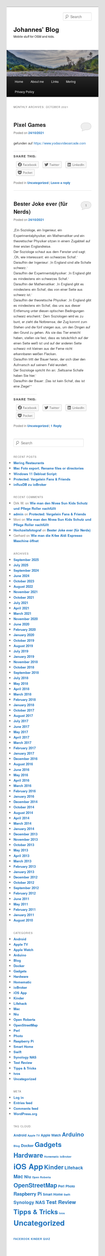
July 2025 (21, 565)
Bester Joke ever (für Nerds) (68, 530)
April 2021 (21, 608)
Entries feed (23, 1102)
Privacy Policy (24, 91)
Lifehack (20, 1003)
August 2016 (23, 763)
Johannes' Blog (36, 29)
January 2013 (24, 871)
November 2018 (26, 661)
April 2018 (21, 688)
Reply (56, 425)
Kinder (19, 998)
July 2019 (21, 651)
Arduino (20, 955)
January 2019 (24, 656)
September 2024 (26, 570)
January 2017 (24, 753)
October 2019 (24, 640)
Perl (17, 1030)
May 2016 (21, 774)
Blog (17, 960)
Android (20, 939)
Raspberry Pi (24, 1041)
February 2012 (25, 893)
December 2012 (25, 877)
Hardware (21, 976)
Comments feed (26, 1108)
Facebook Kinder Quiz (32, 1239)
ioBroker (20, 987)
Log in (19, 1097)
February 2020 (25, 629)
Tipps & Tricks (25, 1068)
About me (37, 81)
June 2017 (21, 726)
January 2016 (24, 796)
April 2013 (21, 855)
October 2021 (24, 597)
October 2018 (24, 667)
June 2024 (21, 575)
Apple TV (21, 944)
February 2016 (25, 791)
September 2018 (26, 672)
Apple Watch (23, 949)
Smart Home (23, 1046)
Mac (17, 1008)
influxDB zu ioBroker (30, 484)
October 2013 (24, 844)
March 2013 (22, 861)
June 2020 (21, 624)
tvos (17, 1073)
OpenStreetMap (26, 1025)
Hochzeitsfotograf (27, 530)
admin (18, 514)
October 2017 (24, 710)
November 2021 (26, 591)
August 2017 (23, 715)
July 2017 (21, 720)
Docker (19, 965)
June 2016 (21, 769)
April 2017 (21, 737)
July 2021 (21, 602)
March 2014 (22, 823)
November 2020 (26, 618)
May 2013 (21, 850)
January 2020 (24, 634)
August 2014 (23, 812)
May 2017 (21, 731)
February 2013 (25, 866)
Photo (18, 1035)
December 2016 (25, 758)
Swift (17, 1051)
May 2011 (21, 904)
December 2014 (25, 801)
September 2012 (26, 887)
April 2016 (21, 780)
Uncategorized (37, 182)
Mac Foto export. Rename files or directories (49, 468)
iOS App (20, 992)
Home (19, 81)
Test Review (23, 1062)
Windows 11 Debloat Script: (35, 473)
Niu (16, 1014)
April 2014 (21, 818)
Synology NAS (25, 1057)
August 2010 (23, 920)
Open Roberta (24, 1019)
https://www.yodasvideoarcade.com (60, 143)
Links (55, 81)
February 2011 (25, 909)
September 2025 (26, 559)
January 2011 (24, 914)
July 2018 (21, 677)
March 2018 (22, 694)
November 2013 (26, 839)
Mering (71, 81)
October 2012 (24, 882)
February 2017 (25, 747)
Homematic (22, 982)
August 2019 (23, 645)
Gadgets (20, 971)
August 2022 (23, 586)
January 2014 (24, 828)
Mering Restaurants (29, 462)
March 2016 (22, 785)
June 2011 (21, 898)
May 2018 (21, 683)
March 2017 (22, 742)
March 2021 (22, 613)
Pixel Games (30, 124)
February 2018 (25, 699)
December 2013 (25, 834)
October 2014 (24, 807)
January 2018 (24, 704)
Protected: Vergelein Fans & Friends (42, 479)
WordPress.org (25, 1113)
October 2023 (24, 581)
